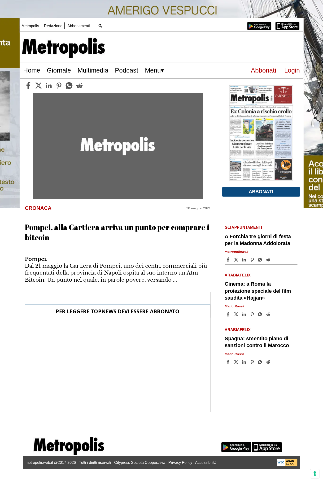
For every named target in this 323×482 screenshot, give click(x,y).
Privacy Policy (180, 462)
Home (31, 70)
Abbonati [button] (261, 191)
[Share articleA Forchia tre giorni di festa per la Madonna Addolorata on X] (237, 259)
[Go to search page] (100, 25)
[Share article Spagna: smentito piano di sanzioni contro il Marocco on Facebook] (228, 362)
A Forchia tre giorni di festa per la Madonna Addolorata (258, 239)
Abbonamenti (78, 26)
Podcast (126, 70)
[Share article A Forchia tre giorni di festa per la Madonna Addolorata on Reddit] (269, 259)
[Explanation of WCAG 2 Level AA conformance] (287, 465)
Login (292, 70)
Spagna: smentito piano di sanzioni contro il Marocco (257, 342)
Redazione (53, 26)
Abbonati (263, 70)
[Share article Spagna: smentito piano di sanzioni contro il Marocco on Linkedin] (245, 362)
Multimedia (93, 70)
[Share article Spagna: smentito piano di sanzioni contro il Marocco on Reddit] (269, 362)
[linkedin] (48, 85)
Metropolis (30, 26)
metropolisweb (237, 252)
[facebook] (28, 85)
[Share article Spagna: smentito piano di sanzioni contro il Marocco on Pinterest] (253, 362)
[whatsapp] (69, 85)
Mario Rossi (234, 306)
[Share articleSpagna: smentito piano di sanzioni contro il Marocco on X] (237, 362)
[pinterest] (59, 85)
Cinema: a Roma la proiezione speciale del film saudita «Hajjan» (258, 291)
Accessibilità (205, 462)
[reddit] (79, 85)
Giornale (59, 70)
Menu (153, 70)
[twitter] (38, 85)
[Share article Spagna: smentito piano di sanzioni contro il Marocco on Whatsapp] (261, 362)
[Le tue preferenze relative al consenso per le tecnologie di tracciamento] (314, 473)
